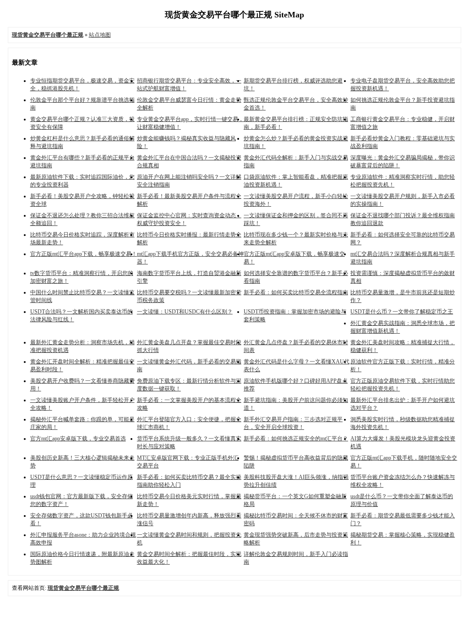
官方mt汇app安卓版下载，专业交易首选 (78, 438)
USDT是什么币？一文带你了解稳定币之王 (401, 311)
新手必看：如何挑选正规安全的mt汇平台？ (296, 438)
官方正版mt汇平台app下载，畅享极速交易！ (83, 254)
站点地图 (100, 35)
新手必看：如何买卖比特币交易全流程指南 (296, 292)
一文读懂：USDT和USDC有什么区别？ (185, 311)
